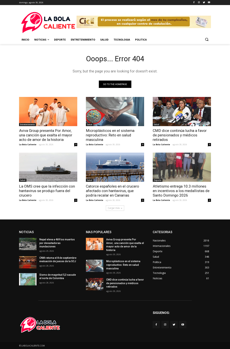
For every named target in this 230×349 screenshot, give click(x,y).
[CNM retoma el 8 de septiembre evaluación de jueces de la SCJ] (27, 262)
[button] (206, 39)
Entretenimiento (83, 39)
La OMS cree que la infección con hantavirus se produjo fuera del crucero (47, 190)
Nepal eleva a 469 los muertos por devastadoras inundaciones (57, 243)
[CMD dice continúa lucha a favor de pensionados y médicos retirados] (182, 111)
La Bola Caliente (27, 144)
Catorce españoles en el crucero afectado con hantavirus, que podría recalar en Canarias (112, 190)
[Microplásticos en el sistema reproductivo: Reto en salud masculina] (115, 111)
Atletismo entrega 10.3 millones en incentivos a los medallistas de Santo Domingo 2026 (181, 190)
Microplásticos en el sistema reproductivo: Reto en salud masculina (110, 135)
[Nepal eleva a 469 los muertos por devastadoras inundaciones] (27, 244)
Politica (141, 39)
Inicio (25, 39)
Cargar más (114, 208)
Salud (104, 39)
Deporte (60, 39)
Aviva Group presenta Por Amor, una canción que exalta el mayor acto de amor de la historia (45, 135)
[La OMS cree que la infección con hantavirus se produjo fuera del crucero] (48, 167)
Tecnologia (122, 39)
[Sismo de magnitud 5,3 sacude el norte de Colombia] (27, 279)
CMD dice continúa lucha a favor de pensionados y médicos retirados (180, 135)
